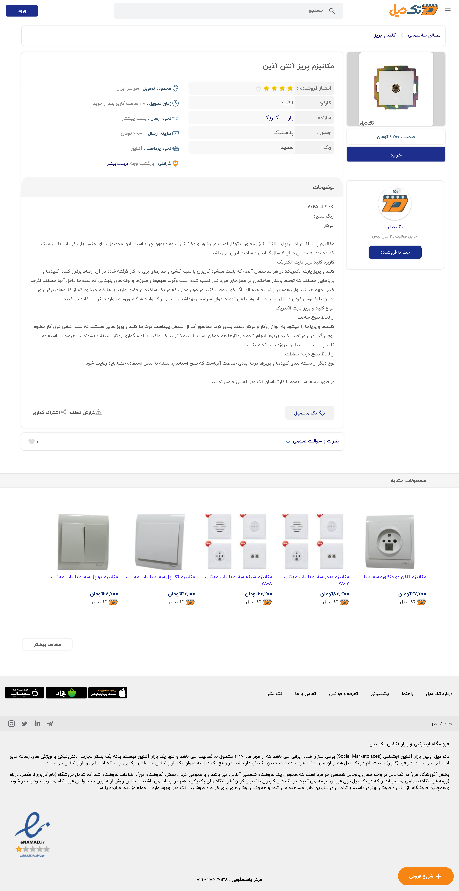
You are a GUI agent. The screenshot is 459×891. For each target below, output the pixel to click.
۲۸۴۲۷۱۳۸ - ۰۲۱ (212, 879)
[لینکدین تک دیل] (37, 725)
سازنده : (323, 117)
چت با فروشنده (395, 252)
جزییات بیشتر (118, 163)
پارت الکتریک (278, 117)
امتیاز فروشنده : (314, 88)
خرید (396, 154)
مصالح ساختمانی (424, 35)
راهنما (407, 694)
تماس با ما (305, 694)
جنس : (324, 132)
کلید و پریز (385, 35)
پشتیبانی (380, 694)
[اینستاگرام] (11, 725)
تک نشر (274, 694)
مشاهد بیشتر (47, 644)
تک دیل (407, 602)
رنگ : (325, 147)
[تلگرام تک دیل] (50, 725)
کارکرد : (323, 103)
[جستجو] (332, 12)
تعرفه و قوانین (343, 694)
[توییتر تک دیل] (24, 725)
